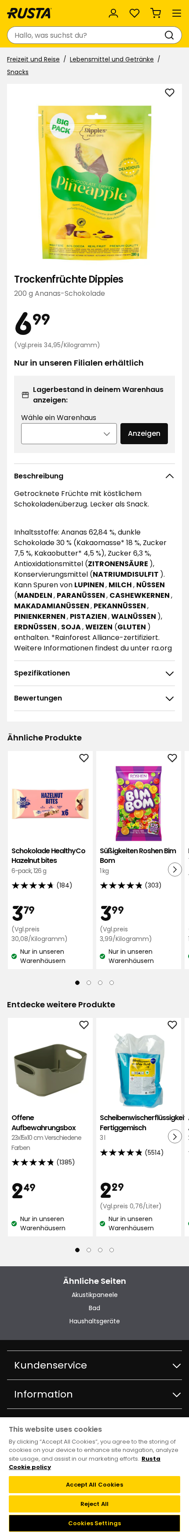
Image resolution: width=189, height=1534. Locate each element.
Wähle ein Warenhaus (58, 418)
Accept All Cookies (94, 1484)
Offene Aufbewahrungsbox (46, 1132)
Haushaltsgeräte (94, 1321)
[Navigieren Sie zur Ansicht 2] (89, 983)
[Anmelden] (113, 13)
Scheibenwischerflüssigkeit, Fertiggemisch (139, 1127)
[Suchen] (171, 35)
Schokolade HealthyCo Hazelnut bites (48, 860)
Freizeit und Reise (33, 59)
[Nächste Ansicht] (175, 869)
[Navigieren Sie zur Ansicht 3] (100, 983)
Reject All (94, 1504)
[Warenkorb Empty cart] (155, 13)
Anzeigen (144, 433)
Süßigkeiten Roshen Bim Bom (138, 860)
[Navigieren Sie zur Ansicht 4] (111, 983)
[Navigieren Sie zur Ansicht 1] (77, 983)
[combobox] (85, 35)
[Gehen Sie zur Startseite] (29, 13)
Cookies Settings (94, 1523)
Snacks (18, 72)
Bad (94, 1308)
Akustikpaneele (95, 1294)
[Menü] (176, 13)
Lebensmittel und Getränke (112, 59)
